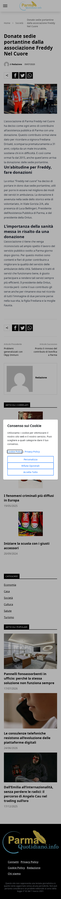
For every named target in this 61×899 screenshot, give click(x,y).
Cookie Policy (14, 451)
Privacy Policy (32, 451)
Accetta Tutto (30, 472)
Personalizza (30, 459)
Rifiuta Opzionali (30, 465)
